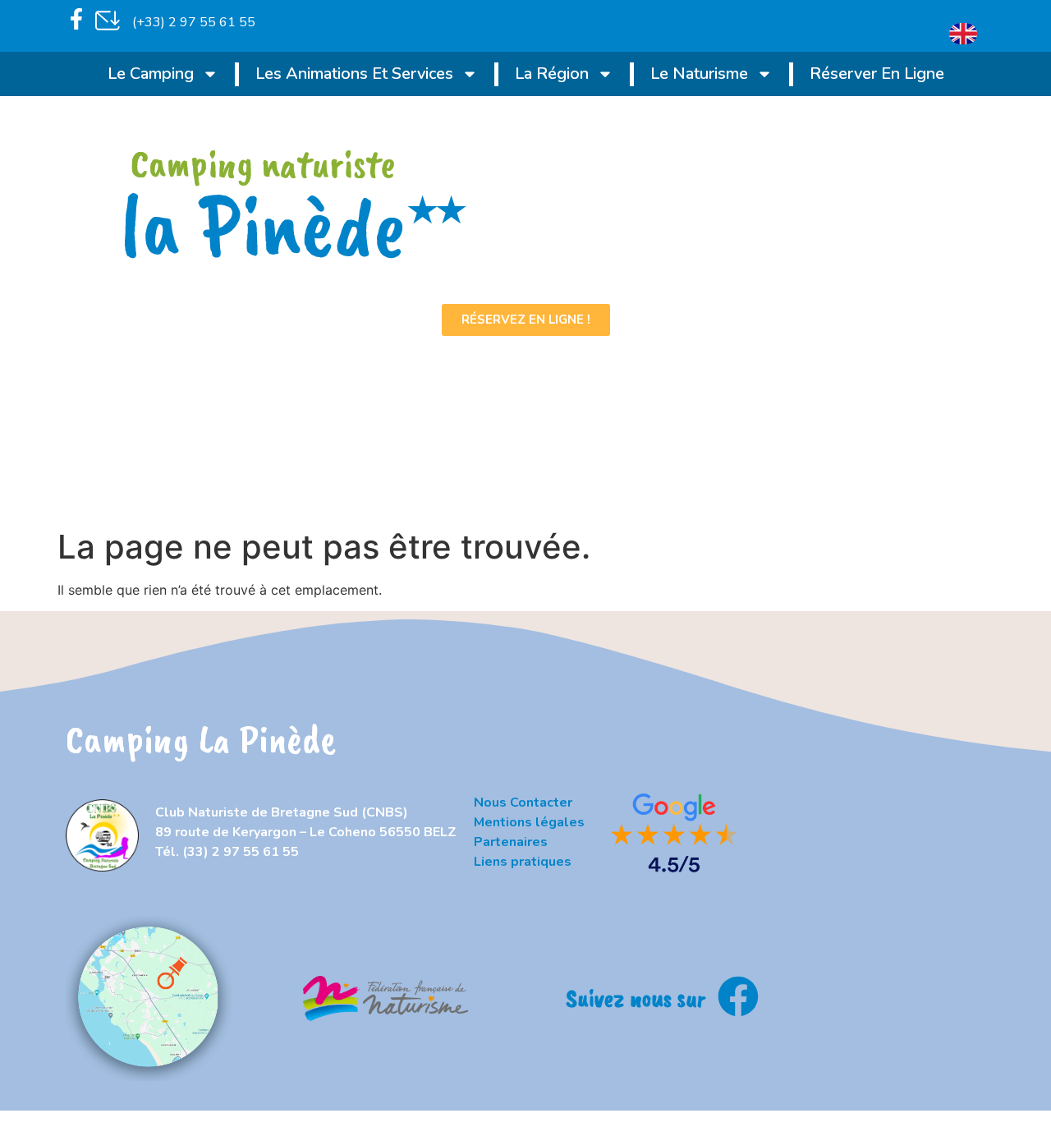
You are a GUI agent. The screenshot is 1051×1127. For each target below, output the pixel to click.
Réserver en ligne (877, 73)
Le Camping (151, 73)
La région (552, 73)
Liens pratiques (522, 862)
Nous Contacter (523, 803)
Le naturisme (699, 73)
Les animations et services (354, 73)
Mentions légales (529, 822)
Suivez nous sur (635, 998)
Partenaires (511, 842)
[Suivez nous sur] (738, 996)
